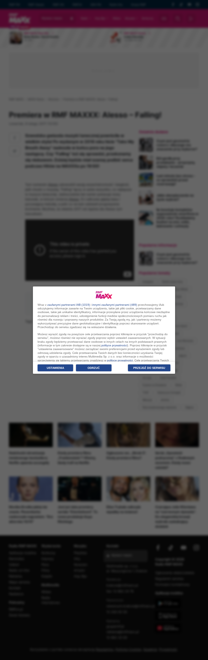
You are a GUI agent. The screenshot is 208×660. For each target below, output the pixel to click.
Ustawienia (55, 367)
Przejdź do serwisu (149, 367)
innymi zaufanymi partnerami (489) (114, 304)
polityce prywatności (114, 345)
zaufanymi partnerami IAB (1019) (68, 304)
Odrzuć (94, 367)
